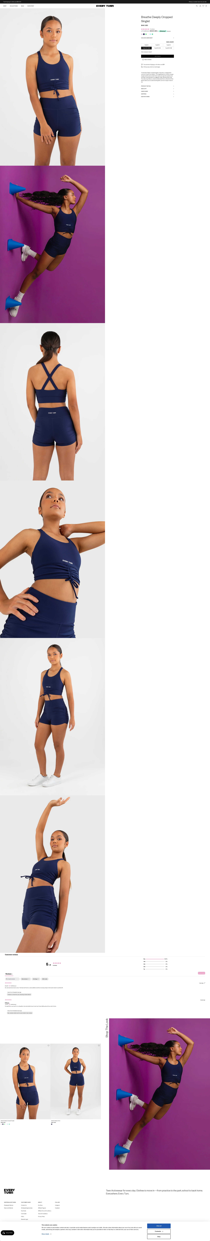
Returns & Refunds (8, 1208)
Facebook (57, 1208)
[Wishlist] (203, 6)
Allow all (158, 1226)
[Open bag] (206, 6)
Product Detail (146, 86)
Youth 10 (157, 45)
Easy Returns (145, 96)
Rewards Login (24, 1219)
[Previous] (2, 1081)
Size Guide (23, 1210)
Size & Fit (144, 88)
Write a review (201, 973)
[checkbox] (45, 979)
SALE (22, 5)
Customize (158, 1231)
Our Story (40, 1205)
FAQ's (22, 1216)
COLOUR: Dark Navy (147, 37)
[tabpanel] (105, 996)
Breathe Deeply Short (55, 1120)
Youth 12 (169, 45)
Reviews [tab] (9, 974)
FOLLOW (57, 1202)
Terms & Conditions (42, 1213)
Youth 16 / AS (157, 48)
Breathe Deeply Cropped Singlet (7, 1120)
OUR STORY (30, 5)
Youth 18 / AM (168, 48)
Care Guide (144, 91)
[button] (155, 959)
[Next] (48, 1081)
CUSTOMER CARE (26, 1202)
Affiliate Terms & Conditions (44, 1210)
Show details (45, 1234)
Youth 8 (146, 45)
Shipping (143, 94)
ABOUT (40, 1202)
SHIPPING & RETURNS (10, 1202)
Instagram (57, 1205)
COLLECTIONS (14, 5)
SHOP (4, 5)
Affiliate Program (42, 1208)
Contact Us (23, 1205)
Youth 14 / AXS (146, 48)
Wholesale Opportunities (26, 1208)
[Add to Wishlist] (48, 1046)
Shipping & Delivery (8, 1205)
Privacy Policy (41, 1216)
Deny (158, 1236)
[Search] (197, 6)
